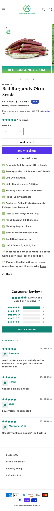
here (40, 255)
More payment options (27, 158)
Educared (22, 505)
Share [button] (9, 274)
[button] (3, 9)
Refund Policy (13, 475)
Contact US (12, 455)
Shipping (5, 106)
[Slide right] (33, 79)
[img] (9, 349)
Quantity (6, 125)
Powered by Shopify (33, 505)
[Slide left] (20, 79)
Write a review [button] (27, 329)
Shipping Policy (14, 468)
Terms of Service (15, 461)
